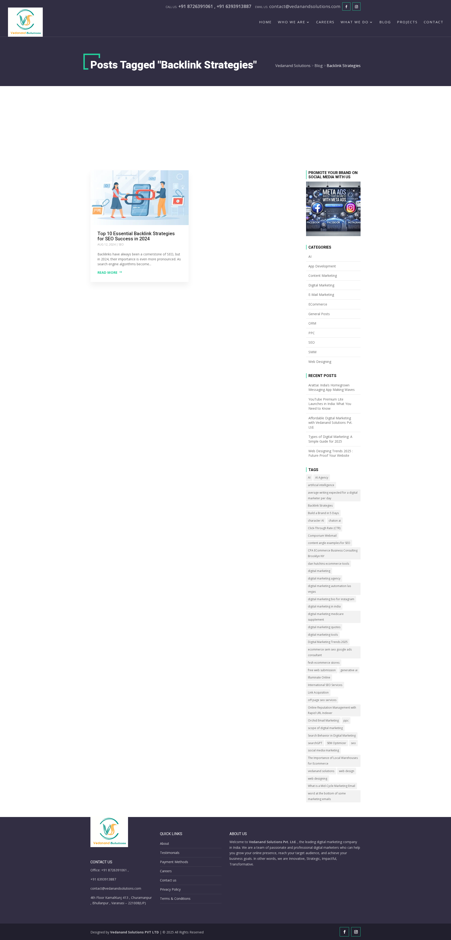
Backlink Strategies (320, 506)
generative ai (349, 670)
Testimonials (169, 852)
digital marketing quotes (324, 627)
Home (265, 22)
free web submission (322, 670)
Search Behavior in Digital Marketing (332, 736)
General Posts (319, 314)
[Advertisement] (225, 121)
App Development (322, 266)
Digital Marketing (321, 285)
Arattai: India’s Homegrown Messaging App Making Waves (331, 387)
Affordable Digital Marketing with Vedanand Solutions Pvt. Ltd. (330, 422)
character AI (316, 521)
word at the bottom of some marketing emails (327, 796)
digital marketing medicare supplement (326, 617)
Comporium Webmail (322, 536)
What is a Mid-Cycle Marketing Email (331, 786)
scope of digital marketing (325, 728)
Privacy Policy (170, 889)
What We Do (355, 22)
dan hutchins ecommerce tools (328, 564)
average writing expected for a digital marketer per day (333, 495)
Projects (407, 22)
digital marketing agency (324, 578)
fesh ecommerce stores (323, 663)
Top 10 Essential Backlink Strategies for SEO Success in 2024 (136, 236)
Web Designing (319, 361)
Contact (433, 22)
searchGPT (315, 743)
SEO (121, 244)
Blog (385, 22)
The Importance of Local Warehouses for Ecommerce (333, 760)
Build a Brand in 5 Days (323, 513)
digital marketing (319, 571)
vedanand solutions (321, 771)
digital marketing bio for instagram (331, 599)
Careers (325, 22)
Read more (107, 272)
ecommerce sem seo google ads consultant (330, 652)
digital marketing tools (323, 635)
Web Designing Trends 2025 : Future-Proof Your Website (330, 453)
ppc (346, 720)
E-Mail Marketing (321, 294)
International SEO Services (325, 685)
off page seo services (322, 700)
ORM (312, 323)
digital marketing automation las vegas (329, 589)
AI (309, 256)
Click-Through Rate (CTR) (324, 528)
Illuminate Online (319, 677)
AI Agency (321, 478)
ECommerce (317, 304)
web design (346, 771)
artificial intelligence (321, 485)
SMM (312, 352)
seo (353, 743)
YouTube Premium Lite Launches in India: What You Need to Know (329, 404)
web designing (317, 779)
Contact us (168, 880)
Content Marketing (322, 275)
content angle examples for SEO (329, 543)
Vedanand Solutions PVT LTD (134, 932)
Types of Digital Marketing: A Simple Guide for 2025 (330, 439)
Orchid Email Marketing (323, 720)
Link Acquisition (318, 692)
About (164, 843)
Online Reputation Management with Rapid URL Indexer (332, 710)
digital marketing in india (324, 606)
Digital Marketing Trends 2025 (328, 642)
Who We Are (291, 22)
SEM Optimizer (336, 743)
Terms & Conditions (175, 898)
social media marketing (323, 750)
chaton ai (335, 521)
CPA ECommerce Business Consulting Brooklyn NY (333, 553)
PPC (311, 333)
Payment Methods (174, 862)
